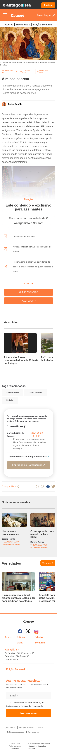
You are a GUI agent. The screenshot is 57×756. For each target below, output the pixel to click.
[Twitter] (28, 631)
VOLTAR (29, 283)
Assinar (48, 5)
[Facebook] (20, 631)
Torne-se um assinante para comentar (27, 456)
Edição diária (23, 24)
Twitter (53, 486)
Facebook (48, 486)
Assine (40, 727)
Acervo (9, 24)
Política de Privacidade (32, 706)
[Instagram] (36, 631)
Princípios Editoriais (26, 727)
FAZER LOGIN (28, 301)
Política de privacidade (15, 732)
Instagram (43, 486)
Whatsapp (37, 486)
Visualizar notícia (13, 335)
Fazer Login (44, 15)
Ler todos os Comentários (27, 465)
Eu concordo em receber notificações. (26, 702)
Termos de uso (33, 732)
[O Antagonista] (17, 5)
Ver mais (46, 563)
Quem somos (10, 727)
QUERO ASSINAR (27, 292)
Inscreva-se (28, 713)
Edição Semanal (42, 24)
